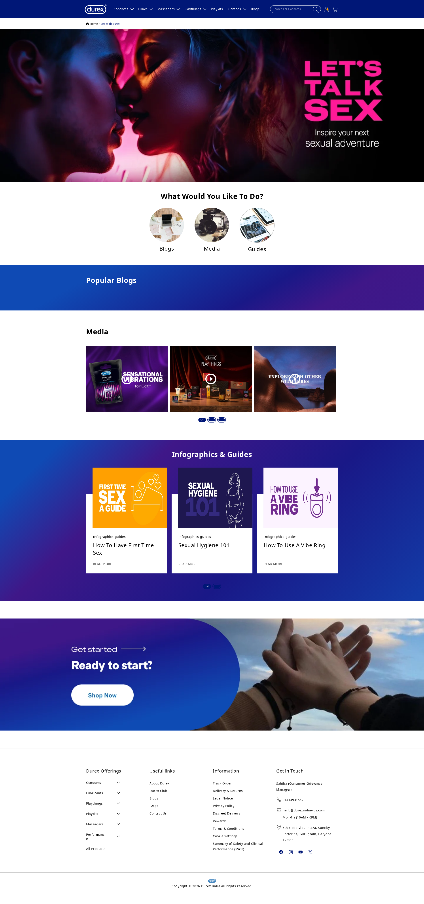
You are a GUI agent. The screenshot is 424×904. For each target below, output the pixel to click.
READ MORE (102, 564)
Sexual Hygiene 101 (204, 545)
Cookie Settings (225, 836)
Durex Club (158, 791)
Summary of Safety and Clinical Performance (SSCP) (238, 846)
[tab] (202, 419)
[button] (123, 9)
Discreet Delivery (226, 813)
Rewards (220, 821)
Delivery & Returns (228, 791)
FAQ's (154, 806)
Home (94, 24)
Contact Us (158, 813)
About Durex (160, 783)
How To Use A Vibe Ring (295, 545)
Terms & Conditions (228, 828)
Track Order (222, 783)
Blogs (154, 798)
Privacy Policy (223, 806)
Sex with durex (110, 24)
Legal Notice (223, 798)
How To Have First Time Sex (123, 548)
